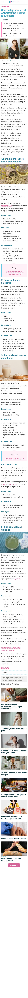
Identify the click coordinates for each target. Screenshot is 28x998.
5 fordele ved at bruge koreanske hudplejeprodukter (14, 752)
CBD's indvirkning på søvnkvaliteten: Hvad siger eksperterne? (11, 707)
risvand (14, 386)
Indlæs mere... (14, 865)
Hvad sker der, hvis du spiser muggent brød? (12, 860)
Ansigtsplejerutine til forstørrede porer (13, 730)
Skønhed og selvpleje (7, 727)
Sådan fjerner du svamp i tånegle (13, 839)
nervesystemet (15, 579)
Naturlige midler (5, 6)
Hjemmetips (4, 771)
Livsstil (3, 815)
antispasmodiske (6, 205)
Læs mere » (5, 667)
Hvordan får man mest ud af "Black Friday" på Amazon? (11, 818)
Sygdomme (4, 836)
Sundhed (3, 856)
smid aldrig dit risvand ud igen (14, 458)
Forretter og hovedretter (8, 793)
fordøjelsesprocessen (10, 484)
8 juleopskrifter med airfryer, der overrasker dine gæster (13, 796)
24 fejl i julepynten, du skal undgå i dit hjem (14, 774)
